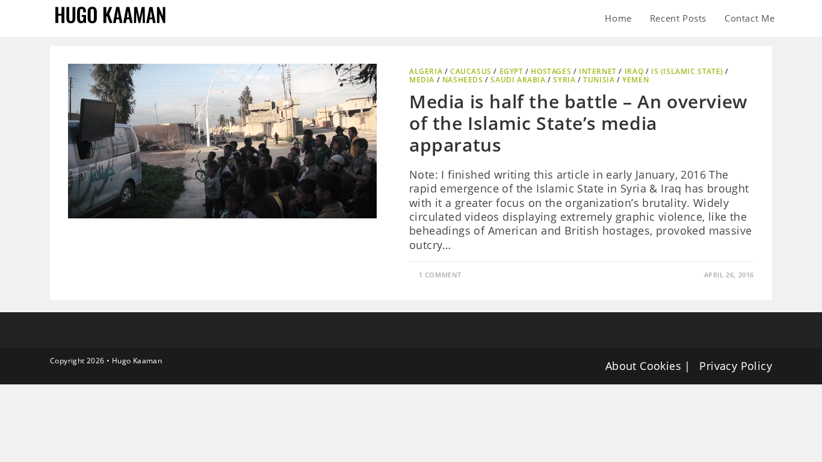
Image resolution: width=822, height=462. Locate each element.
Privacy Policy (735, 366)
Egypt (511, 71)
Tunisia (598, 80)
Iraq (634, 71)
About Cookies (643, 366)
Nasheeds (462, 80)
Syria (564, 80)
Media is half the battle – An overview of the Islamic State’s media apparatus (578, 123)
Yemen (635, 80)
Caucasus (471, 71)
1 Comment (440, 274)
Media (421, 80)
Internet (598, 71)
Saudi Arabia (517, 80)
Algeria (425, 71)
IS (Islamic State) (687, 71)
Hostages (551, 71)
